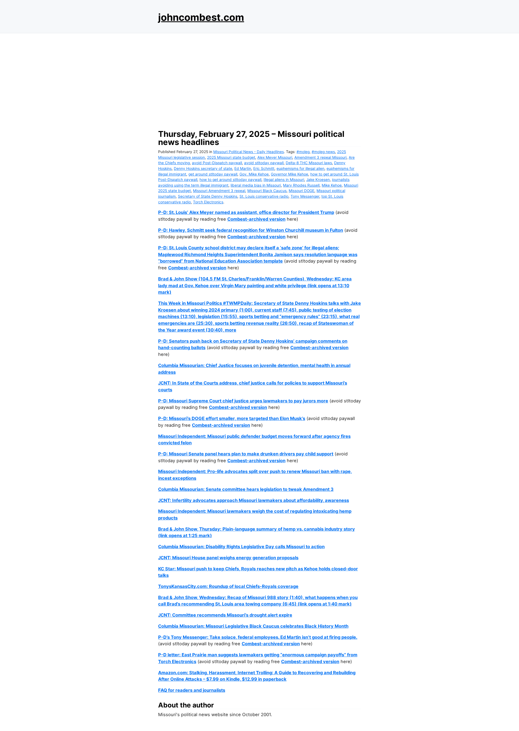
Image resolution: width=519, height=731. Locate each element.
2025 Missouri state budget (231, 157)
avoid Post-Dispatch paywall (217, 163)
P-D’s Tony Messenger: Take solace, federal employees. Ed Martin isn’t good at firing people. (257, 637)
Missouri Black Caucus (267, 190)
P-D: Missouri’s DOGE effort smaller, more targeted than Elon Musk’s (231, 418)
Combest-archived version (256, 219)
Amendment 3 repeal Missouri (320, 157)
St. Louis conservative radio (263, 196)
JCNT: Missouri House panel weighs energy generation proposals (228, 557)
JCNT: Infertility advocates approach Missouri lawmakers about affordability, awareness (253, 500)
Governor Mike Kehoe (289, 174)
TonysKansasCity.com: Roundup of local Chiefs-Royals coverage (228, 586)
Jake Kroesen (318, 179)
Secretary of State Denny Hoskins (207, 196)
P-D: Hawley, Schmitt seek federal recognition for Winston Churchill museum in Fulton (250, 230)
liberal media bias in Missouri (256, 185)
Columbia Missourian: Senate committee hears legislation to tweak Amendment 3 (246, 489)
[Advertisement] (259, 80)
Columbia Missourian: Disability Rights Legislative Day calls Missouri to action (241, 546)
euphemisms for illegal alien (300, 168)
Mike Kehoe (332, 185)
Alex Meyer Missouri (274, 157)
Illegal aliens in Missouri (284, 179)
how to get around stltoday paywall (230, 179)
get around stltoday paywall (212, 174)
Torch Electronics (208, 202)
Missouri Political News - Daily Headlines (248, 152)
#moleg (303, 152)
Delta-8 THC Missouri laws (309, 163)
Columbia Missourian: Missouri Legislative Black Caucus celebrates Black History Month (253, 626)
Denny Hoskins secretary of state (203, 168)
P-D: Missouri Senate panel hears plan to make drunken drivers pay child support (245, 454)
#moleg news (323, 152)
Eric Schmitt (263, 168)
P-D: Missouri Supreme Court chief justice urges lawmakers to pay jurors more (243, 400)
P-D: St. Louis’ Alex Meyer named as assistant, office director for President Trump (246, 212)
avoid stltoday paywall (264, 163)
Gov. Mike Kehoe (254, 174)
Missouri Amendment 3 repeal (219, 190)
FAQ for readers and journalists (191, 690)
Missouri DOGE (301, 190)
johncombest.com (201, 17)
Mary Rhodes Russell (301, 185)
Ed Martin (242, 168)
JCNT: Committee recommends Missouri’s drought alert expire (225, 615)
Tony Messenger (305, 196)
